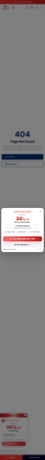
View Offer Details (9, 249)
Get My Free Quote (21, 245)
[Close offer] (40, 211)
